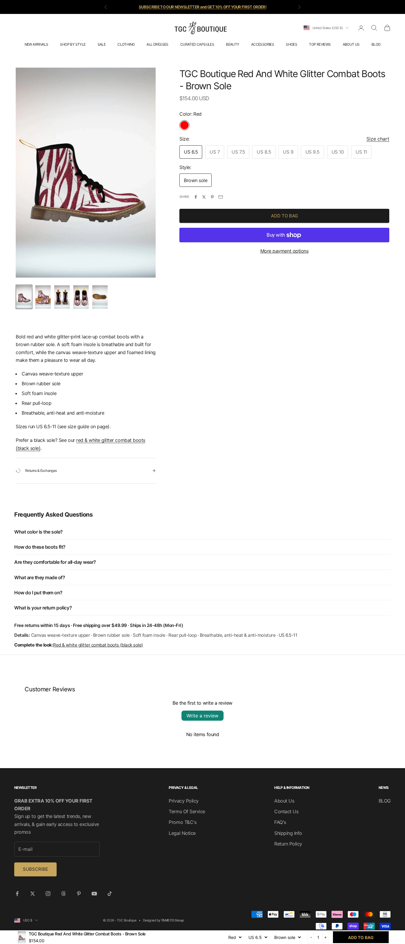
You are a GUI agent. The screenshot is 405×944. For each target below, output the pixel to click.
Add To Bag (284, 216)
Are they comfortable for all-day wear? (55, 562)
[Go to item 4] (81, 297)
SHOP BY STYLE (72, 44)
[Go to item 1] (24, 297)
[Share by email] (220, 197)
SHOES (291, 44)
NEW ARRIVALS (36, 44)
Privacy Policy (183, 801)
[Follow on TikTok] (110, 894)
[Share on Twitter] (204, 197)
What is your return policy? (43, 608)
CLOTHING (126, 44)
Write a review (202, 716)
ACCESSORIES (262, 44)
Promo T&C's (182, 822)
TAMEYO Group (172, 920)
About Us (284, 801)
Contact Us (286, 811)
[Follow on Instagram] (48, 894)
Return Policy (288, 844)
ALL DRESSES (157, 44)
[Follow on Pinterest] (79, 894)
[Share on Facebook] (195, 197)
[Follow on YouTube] (94, 894)
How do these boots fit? (40, 547)
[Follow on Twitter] (33, 894)
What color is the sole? (38, 532)
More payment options (284, 251)
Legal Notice (182, 833)
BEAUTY (232, 44)
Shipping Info (288, 833)
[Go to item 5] (100, 297)
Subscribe (35, 869)
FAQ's (280, 822)
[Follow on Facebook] (17, 894)
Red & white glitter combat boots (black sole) (98, 645)
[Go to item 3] (62, 297)
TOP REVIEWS (320, 44)
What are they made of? (39, 577)
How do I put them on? (38, 593)
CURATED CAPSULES (197, 44)
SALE (102, 44)
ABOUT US (351, 44)
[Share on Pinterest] (212, 197)
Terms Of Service (187, 811)
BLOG (376, 44)
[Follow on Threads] (63, 894)
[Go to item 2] (43, 297)
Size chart (377, 139)
